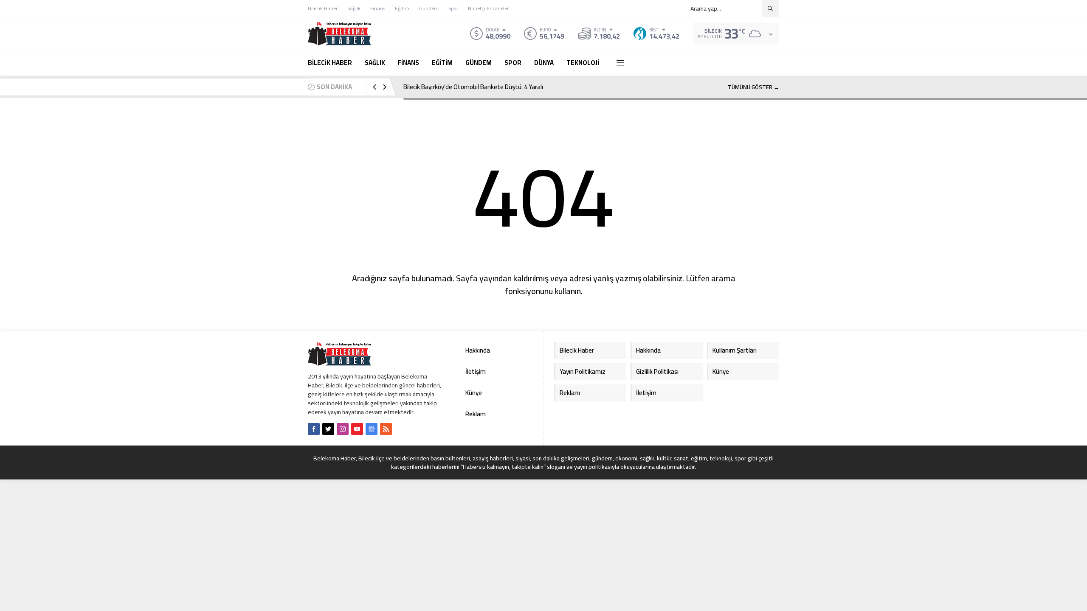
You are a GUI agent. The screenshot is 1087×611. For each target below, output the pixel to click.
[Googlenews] (371, 429)
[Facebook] (314, 429)
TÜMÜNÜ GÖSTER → (753, 87)
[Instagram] (343, 429)
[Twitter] (328, 429)
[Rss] (386, 429)
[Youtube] (357, 429)
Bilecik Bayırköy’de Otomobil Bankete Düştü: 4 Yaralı (473, 87)
